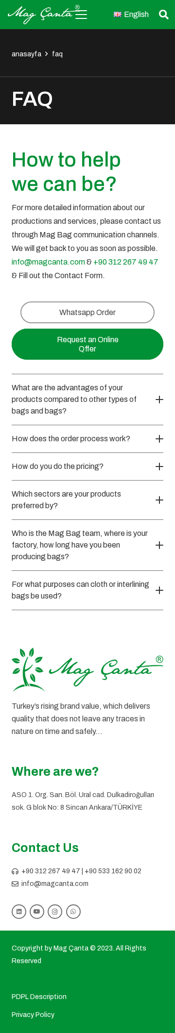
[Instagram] (55, 911)
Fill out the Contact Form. (61, 275)
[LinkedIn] (19, 911)
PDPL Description (39, 996)
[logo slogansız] (87, 670)
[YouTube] (37, 911)
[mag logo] (44, 14)
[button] (81, 14)
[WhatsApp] (73, 911)
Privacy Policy (33, 1014)
